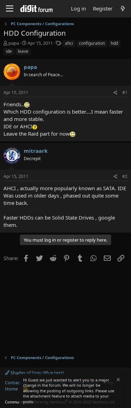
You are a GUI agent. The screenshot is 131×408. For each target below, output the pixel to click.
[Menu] (9, 8)
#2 (125, 176)
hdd (114, 43)
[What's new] (123, 8)
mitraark (36, 150)
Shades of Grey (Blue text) (36, 373)
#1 (125, 92)
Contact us (16, 382)
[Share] (115, 93)
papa (13, 43)
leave (23, 51)
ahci (69, 43)
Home (11, 389)
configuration (92, 43)
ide (9, 51)
